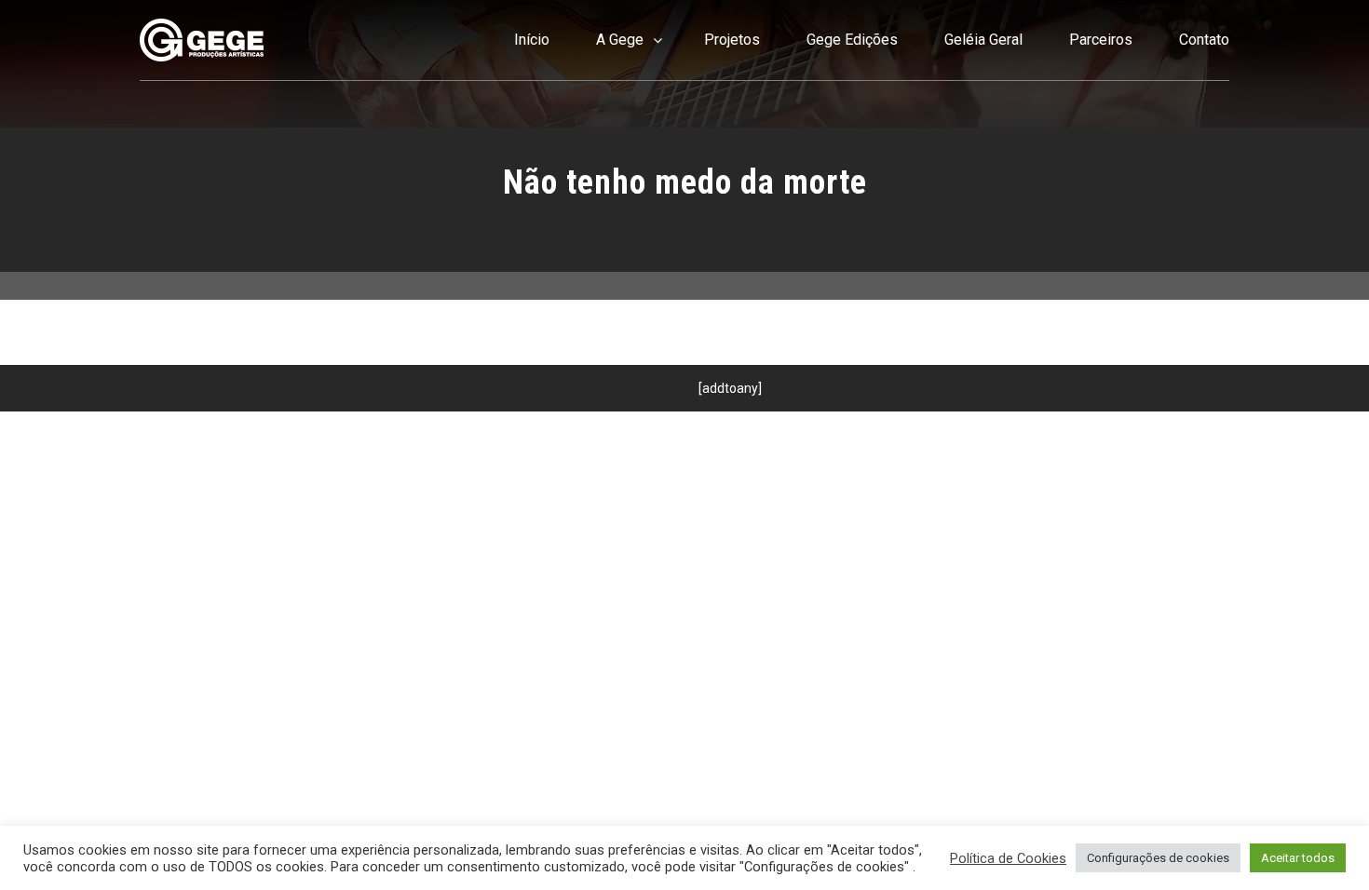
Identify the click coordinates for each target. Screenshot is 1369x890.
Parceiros (1100, 39)
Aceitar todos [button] (1298, 858)
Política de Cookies (1008, 858)
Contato (1204, 39)
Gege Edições (852, 39)
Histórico (620, 142)
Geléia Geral (983, 39)
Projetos (732, 39)
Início (531, 39)
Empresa (620, 97)
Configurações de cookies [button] (1158, 858)
